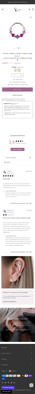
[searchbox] (16, 157)
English (3, 371)
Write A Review (17, 149)
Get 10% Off (6, 391)
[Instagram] (5, 382)
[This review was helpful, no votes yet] (27, 203)
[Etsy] (14, 382)
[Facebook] (2, 382)
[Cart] (33, 9)
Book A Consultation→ (10, 301)
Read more (6, 232)
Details (4, 100)
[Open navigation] (6, 9)
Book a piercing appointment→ (17, 330)
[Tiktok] (11, 382)
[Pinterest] (8, 382)
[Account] (29, 9)
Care (23, 100)
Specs (8, 100)
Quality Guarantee (17, 95)
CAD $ (13, 371)
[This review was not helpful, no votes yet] (30, 203)
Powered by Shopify (21, 390)
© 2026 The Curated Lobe (8, 390)
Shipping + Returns (16, 100)
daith (12, 103)
